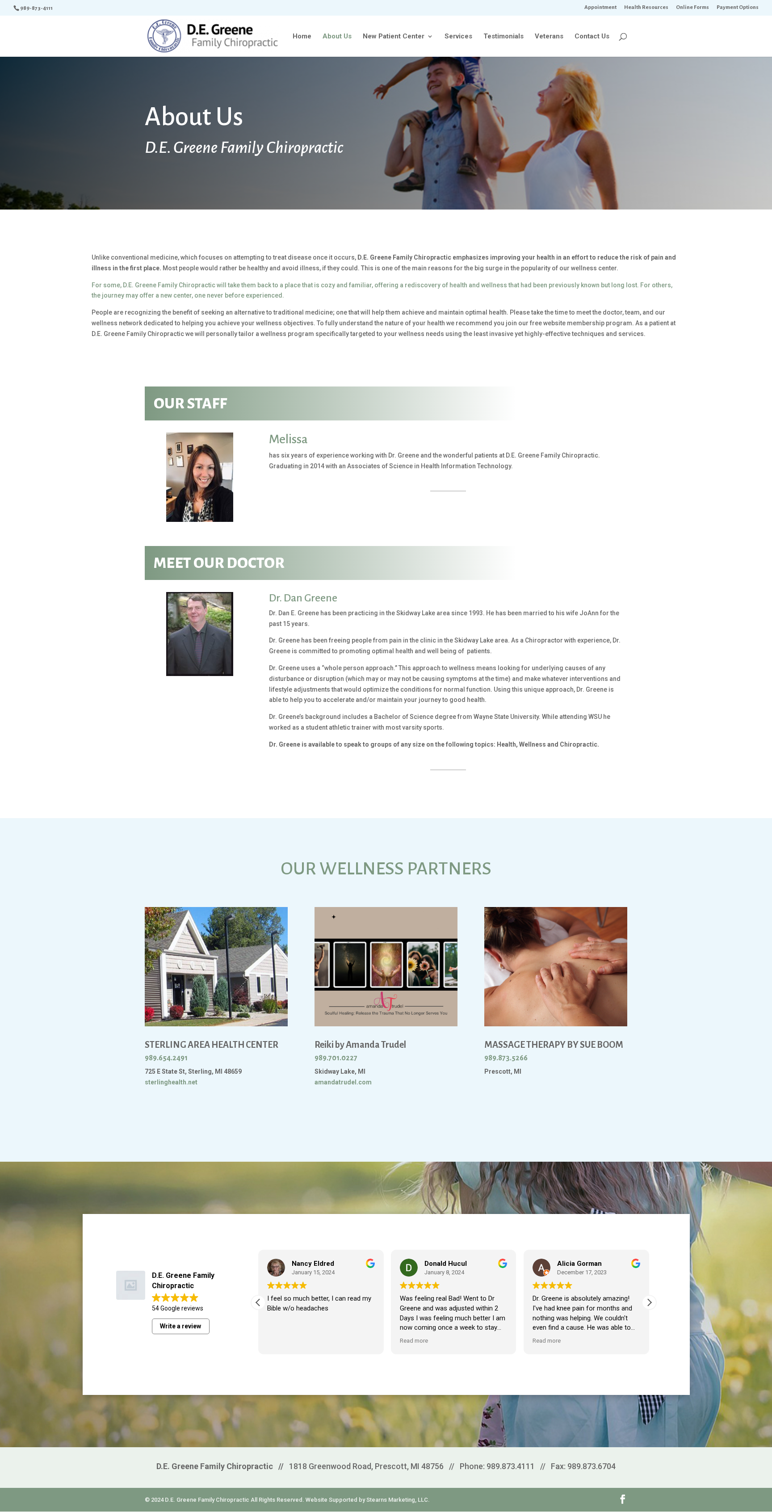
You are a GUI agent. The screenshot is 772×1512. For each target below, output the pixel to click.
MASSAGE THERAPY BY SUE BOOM (553, 1045)
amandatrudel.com (343, 1082)
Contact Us (592, 36)
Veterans (549, 36)
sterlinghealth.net (171, 1082)
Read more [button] (414, 1340)
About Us (337, 36)
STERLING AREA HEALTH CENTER (211, 1045)
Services (458, 36)
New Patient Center (393, 36)
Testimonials (503, 36)
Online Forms (692, 7)
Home (302, 36)
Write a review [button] (180, 1326)
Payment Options (738, 7)
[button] (649, 1302)
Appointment (600, 7)
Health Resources (646, 7)
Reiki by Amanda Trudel (360, 1045)
